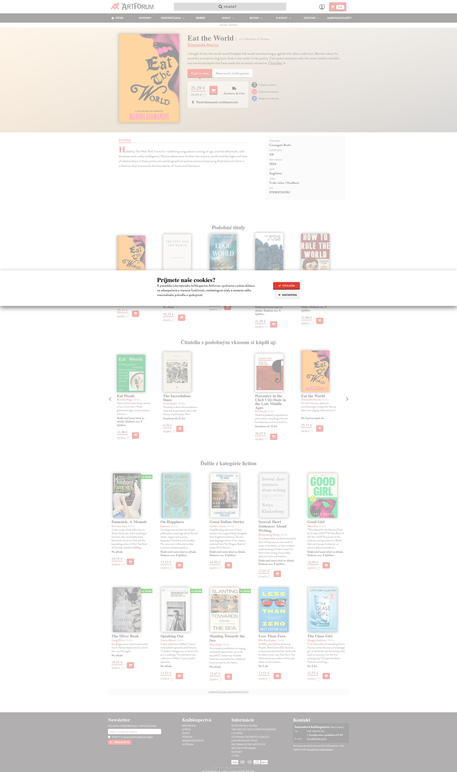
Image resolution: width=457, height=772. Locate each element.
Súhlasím (288, 286)
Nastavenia (289, 295)
